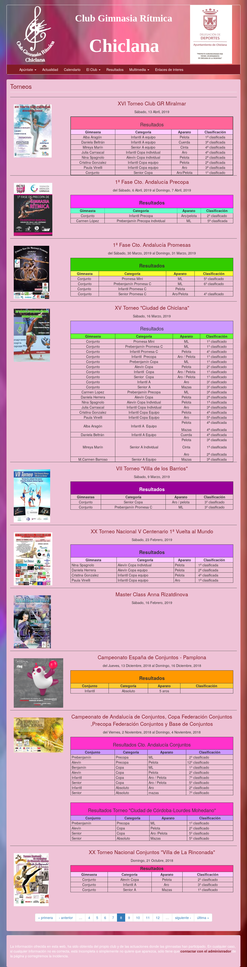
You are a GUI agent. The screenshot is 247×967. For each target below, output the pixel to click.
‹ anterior (66, 917)
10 (138, 917)
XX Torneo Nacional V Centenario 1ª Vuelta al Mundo (152, 531)
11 (148, 917)
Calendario (72, 69)
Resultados (115, 69)
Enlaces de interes (169, 69)
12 (158, 917)
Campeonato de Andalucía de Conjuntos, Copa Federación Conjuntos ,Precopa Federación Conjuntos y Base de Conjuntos (151, 720)
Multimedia (138, 69)
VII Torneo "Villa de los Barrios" (152, 468)
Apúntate (26, 69)
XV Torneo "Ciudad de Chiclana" (152, 307)
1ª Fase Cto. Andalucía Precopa (152, 181)
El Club (92, 69)
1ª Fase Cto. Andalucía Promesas (152, 244)
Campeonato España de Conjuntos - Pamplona (152, 657)
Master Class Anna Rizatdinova (152, 594)
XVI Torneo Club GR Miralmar (152, 103)
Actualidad (50, 69)
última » (203, 917)
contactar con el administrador (205, 951)
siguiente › (183, 917)
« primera (45, 917)
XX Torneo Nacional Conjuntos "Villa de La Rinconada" (152, 852)
